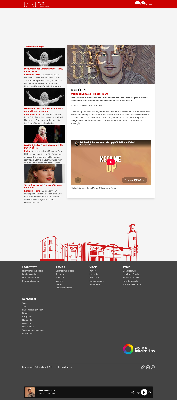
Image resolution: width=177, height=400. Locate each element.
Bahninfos (60, 277)
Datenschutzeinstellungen (60, 367)
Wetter (59, 284)
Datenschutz (28, 327)
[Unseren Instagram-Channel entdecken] (153, 367)
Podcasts (93, 274)
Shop (24, 306)
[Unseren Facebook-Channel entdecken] (148, 367)
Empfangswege (96, 281)
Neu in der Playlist (131, 274)
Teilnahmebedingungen (32, 330)
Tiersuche (60, 274)
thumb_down (138, 392)
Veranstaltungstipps (65, 271)
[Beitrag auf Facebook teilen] (79, 90)
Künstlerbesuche (130, 281)
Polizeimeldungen (30, 281)
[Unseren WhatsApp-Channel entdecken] (143, 367)
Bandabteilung (129, 271)
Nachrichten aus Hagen (32, 271)
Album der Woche (131, 277)
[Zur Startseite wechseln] (30, 4)
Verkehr (59, 281)
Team (24, 303)
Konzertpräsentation (132, 284)
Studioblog (94, 284)
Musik (126, 266)
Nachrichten (29, 266)
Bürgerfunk (27, 316)
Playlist (92, 271)
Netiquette (27, 320)
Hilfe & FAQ (27, 323)
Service (60, 266)
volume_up (132, 392)
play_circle (144, 392)
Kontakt (25, 313)
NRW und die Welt (30, 277)
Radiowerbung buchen (32, 310)
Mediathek (94, 277)
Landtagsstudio (29, 274)
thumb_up (149, 392)
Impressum (27, 333)
